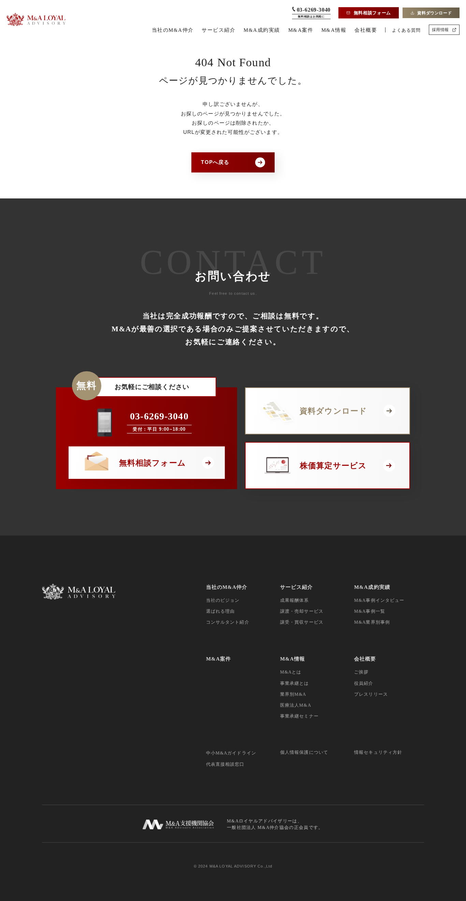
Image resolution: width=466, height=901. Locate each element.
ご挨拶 (361, 672)
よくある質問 (406, 30)
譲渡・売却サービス (301, 611)
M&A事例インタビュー (379, 600)
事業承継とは (294, 683)
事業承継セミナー (299, 716)
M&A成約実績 (262, 29)
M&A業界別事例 (372, 622)
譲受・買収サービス (301, 622)
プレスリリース (371, 694)
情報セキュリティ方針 (378, 752)
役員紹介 (364, 683)
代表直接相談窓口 (225, 764)
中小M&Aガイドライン (231, 753)
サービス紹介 (218, 29)
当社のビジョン (223, 600)
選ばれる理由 (220, 611)
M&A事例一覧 (369, 611)
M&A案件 (301, 29)
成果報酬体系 (294, 600)
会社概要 (365, 29)
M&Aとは (291, 672)
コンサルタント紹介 (227, 622)
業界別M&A (293, 694)
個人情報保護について (304, 752)
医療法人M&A (295, 705)
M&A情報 (334, 29)
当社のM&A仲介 (173, 29)
